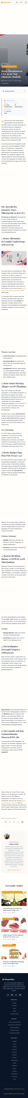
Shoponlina (7, 2)
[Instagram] (16, 995)
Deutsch (14, 1049)
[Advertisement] (14, 20)
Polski (14, 1063)
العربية (14, 1044)
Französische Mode (14, 1033)
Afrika (14, 1011)
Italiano (15, 1057)
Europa (14, 1003)
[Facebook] (12, 995)
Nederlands (14, 1060)
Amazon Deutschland (14, 1022)
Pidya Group (21, 1088)
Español (14, 1055)
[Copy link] (22, 822)
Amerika (14, 1005)
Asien (14, 1008)
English (15, 1041)
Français (14, 1052)
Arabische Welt (14, 1013)
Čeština (14, 1071)
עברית (14, 1079)
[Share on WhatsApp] (18, 822)
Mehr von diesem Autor (13, 870)
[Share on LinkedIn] (14, 822)
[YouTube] (20, 995)
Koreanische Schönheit (14, 1025)
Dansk (14, 1068)
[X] (8, 995)
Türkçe (14, 1046)
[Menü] (25, 2)
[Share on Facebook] (5, 822)
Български (15, 1073)
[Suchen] (17, 2)
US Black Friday (14, 1030)
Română (14, 1065)
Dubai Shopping (14, 1027)
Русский (14, 1076)
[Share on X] (9, 822)
